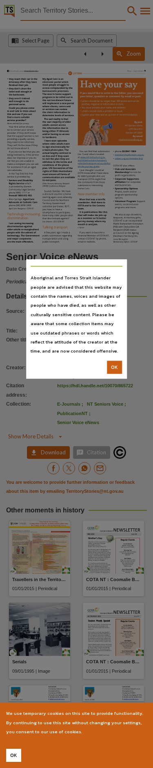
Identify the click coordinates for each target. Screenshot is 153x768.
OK (114, 367)
